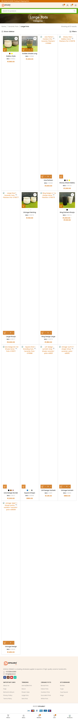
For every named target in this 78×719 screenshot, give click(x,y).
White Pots (44, 699)
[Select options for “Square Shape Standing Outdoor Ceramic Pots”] (23, 486)
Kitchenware (65, 682)
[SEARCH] (75, 11)
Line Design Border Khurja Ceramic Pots (11, 494)
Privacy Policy (7, 695)
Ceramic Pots (13, 26)
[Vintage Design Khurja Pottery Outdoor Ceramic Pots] (11, 573)
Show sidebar (9, 31)
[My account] (67, 5)
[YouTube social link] (11, 677)
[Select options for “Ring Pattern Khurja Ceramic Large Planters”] (61, 206)
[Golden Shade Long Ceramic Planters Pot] (29, 44)
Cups (62, 689)
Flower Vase (25, 692)
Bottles (62, 685)
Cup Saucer (64, 692)
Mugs (62, 695)
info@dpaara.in (11, 674)
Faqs (4, 689)
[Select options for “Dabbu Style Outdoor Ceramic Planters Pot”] (5, 50)
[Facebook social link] (4, 677)
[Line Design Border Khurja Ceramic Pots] (11, 417)
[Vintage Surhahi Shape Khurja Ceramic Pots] (67, 417)
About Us (6, 685)
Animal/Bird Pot (27, 685)
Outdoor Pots (45, 692)
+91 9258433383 (11, 672)
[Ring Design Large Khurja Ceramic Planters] (48, 263)
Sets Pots (25, 699)
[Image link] (10, 663)
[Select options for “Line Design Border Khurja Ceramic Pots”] (5, 486)
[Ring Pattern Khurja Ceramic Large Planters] (67, 200)
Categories (38, 21)
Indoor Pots (44, 689)
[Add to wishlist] (16, 38)
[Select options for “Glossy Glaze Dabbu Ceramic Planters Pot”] (61, 176)
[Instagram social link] (8, 677)
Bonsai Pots (44, 685)
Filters (74, 31)
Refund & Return (8, 692)
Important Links (9, 682)
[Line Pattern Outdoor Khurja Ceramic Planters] (48, 107)
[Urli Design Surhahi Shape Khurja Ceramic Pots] (48, 417)
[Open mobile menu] (76, 5)
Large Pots (25, 695)
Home (3, 26)
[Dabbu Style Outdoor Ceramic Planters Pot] (11, 44)
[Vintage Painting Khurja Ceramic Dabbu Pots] (29, 200)
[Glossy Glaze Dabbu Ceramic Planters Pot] (67, 107)
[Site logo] (6, 5)
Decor (24, 689)
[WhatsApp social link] (15, 677)
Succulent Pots (46, 695)
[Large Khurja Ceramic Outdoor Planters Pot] (11, 263)
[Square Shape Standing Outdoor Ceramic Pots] (29, 417)
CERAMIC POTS (46, 682)
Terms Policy (7, 699)
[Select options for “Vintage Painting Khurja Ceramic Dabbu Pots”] (23, 206)
